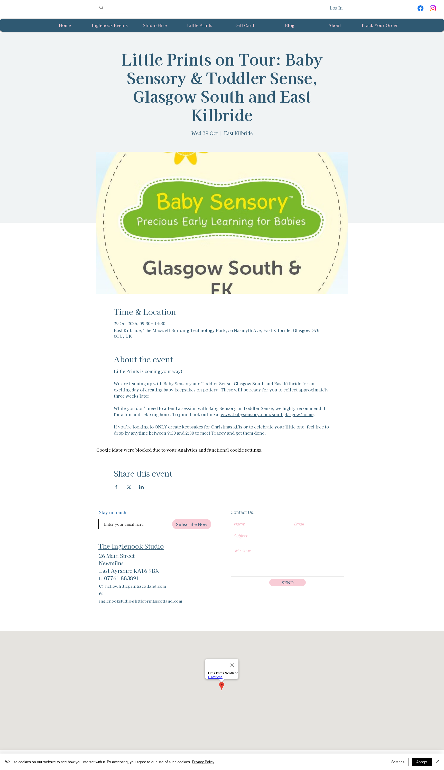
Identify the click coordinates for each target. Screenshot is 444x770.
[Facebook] (420, 8)
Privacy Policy (203, 761)
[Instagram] (433, 8)
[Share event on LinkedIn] (141, 487)
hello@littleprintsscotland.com (135, 586)
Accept (421, 761)
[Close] (438, 762)
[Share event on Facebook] (116, 487)
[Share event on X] (128, 487)
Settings (397, 761)
